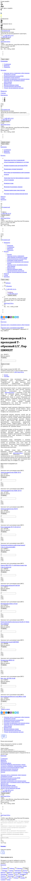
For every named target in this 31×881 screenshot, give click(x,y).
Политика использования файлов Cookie (12, 767)
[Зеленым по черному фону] (1, 17)
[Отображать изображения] (2, 20)
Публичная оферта (6, 763)
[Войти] (1, 106)
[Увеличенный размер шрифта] (2, 6)
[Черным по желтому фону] (1, 15)
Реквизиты (7, 67)
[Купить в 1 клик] (2, 467)
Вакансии (7, 65)
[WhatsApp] (13, 317)
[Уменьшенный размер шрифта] (1, 3)
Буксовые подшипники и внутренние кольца (16, 79)
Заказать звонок (5, 38)
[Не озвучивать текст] (1, 27)
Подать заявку (5, 59)
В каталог (3, 865)
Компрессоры (8, 83)
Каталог (3, 70)
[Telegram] (4, 98)
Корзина (3, 846)
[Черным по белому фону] (1, 10)
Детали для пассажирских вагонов (13, 88)
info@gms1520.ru (5, 41)
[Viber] (11, 317)
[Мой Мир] (6, 317)
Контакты (4, 95)
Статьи (3, 93)
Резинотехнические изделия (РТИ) (14, 76)
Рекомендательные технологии (9, 769)
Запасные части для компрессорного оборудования (15, 782)
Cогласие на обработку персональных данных (14, 766)
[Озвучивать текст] (2, 25)
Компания (4, 61)
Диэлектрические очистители (12, 86)
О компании (7, 64)
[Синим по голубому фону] (1, 13)
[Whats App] (4, 99)
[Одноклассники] (4, 317)
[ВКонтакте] (2, 317)
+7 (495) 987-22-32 (8, 35)
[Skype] (16, 317)
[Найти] (2, 116)
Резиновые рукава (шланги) (12, 77)
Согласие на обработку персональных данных (12, 834)
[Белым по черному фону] (1, 12)
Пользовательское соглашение (9, 770)
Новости (4, 91)
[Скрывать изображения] (1, 22)
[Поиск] (2, 104)
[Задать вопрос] (2, 366)
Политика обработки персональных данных (13, 764)
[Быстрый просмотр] (2, 465)
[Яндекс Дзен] (4, 101)
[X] (9, 317)
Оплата (6, 375)
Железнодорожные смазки (11, 85)
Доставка (6, 376)
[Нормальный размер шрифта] (2, 4)
